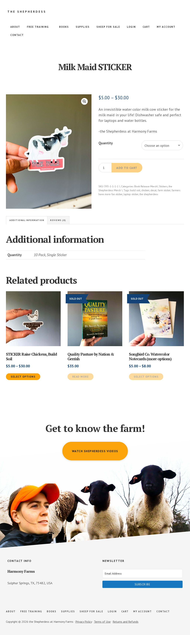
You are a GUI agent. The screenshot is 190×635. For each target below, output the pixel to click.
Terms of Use (102, 621)
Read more (80, 376)
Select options (23, 376)
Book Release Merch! (146, 186)
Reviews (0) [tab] (58, 220)
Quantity (106, 143)
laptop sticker (131, 194)
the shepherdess (149, 194)
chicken (145, 190)
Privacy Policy (83, 621)
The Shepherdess (26, 11)
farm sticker (164, 190)
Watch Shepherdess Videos (95, 451)
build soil (135, 190)
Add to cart (126, 168)
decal (153, 190)
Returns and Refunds (125, 621)
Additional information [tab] (26, 220)
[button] (84, 101)
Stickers (163, 186)
